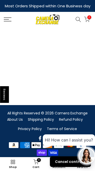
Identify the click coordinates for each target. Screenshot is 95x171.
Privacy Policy (30, 128)
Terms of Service (62, 128)
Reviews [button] (5, 94)
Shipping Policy (41, 119)
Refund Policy (71, 119)
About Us (15, 119)
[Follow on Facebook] (40, 138)
